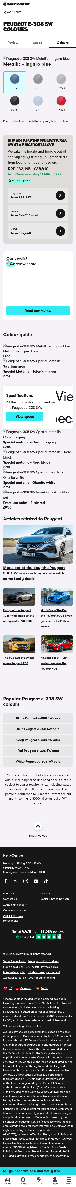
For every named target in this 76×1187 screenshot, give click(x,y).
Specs (37, 42)
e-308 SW (14, 12)
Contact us (10, 898)
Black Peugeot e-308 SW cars (38, 718)
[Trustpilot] (38, 936)
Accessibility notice (14, 977)
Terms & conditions (14, 961)
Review (13, 42)
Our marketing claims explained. (25, 1026)
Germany (26, 988)
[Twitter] (16, 882)
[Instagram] (26, 882)
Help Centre (13, 855)
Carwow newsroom (15, 910)
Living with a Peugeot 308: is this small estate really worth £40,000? (18, 616)
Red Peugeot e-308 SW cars (38, 751)
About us (8, 893)
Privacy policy (49, 966)
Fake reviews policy (14, 972)
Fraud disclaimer (13, 966)
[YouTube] (36, 882)
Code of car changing (41, 977)
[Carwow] (16, 4)
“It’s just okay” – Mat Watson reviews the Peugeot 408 (54, 663)
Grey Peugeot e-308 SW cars (38, 740)
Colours (63, 42)
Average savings (13, 1031)
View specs (25, 417)
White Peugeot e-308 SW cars (38, 761)
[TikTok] (46, 882)
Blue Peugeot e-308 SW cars (38, 729)
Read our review (38, 311)
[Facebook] (6, 882)
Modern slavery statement (44, 972)
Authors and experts (15, 904)
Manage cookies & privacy (44, 961)
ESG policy (32, 966)
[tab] (13, 42)
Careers (45, 893)
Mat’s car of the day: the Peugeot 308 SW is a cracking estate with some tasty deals (34, 573)
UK (10, 988)
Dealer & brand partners (54, 898)
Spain (44, 988)
